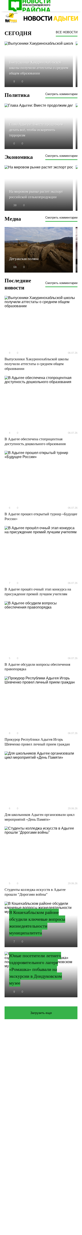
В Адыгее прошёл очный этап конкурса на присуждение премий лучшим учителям (38, 591)
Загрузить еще (41, 1013)
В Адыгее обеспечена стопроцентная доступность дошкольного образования (35, 441)
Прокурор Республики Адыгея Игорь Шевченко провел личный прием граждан (37, 741)
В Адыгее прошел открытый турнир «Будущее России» (41, 516)
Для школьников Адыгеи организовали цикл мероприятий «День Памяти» (39, 817)
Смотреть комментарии (61, 94)
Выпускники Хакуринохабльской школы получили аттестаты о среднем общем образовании (37, 364)
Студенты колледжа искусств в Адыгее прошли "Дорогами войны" (35, 892)
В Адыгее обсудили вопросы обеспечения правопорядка (37, 667)
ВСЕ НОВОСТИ (66, 32)
